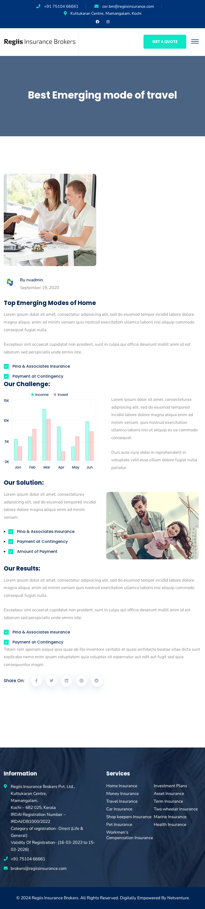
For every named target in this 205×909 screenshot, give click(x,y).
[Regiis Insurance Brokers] (40, 42)
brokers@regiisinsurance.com (39, 868)
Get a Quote (165, 41)
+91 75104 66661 (61, 6)
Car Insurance (119, 809)
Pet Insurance (119, 824)
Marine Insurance (170, 817)
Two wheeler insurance (176, 809)
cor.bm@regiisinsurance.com (128, 6)
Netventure (178, 898)
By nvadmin (31, 280)
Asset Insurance (169, 793)
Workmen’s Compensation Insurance (129, 835)
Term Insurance (168, 801)
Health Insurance (170, 824)
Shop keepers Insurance (129, 817)
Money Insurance (122, 793)
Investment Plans (170, 786)
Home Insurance (121, 786)
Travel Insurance (122, 801)
